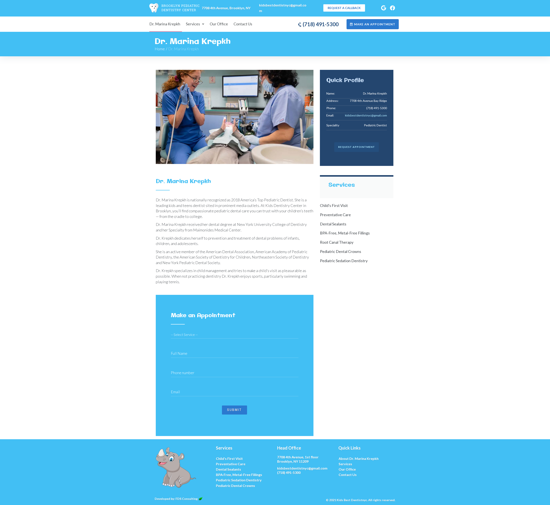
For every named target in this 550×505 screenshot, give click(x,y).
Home (160, 48)
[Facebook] (392, 8)
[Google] (383, 8)
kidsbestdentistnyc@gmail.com (366, 115)
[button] (344, 8)
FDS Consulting (187, 498)
